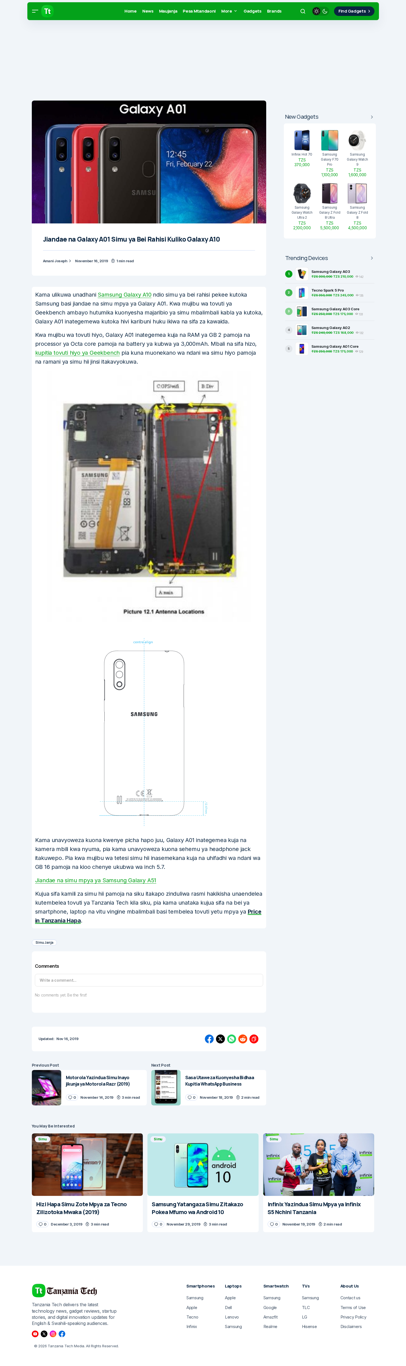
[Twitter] (44, 1333)
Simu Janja (44, 942)
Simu (42, 1139)
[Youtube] (35, 1333)
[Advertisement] (167, 61)
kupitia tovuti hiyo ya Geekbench (77, 352)
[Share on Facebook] (209, 1039)
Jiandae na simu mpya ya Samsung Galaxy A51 (96, 880)
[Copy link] (254, 1039)
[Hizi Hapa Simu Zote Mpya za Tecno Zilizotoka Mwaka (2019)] (87, 1164)
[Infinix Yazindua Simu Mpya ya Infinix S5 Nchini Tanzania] (318, 1164)
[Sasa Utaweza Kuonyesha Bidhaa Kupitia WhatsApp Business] (166, 1087)
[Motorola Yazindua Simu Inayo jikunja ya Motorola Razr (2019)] (46, 1087)
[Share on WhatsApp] (231, 1039)
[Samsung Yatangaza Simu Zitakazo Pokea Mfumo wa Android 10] (203, 1164)
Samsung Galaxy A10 (124, 294)
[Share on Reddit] (242, 1039)
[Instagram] (53, 1333)
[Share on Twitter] (220, 1039)
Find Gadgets (352, 11)
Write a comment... (58, 980)
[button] (35, 11)
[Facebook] (61, 1333)
